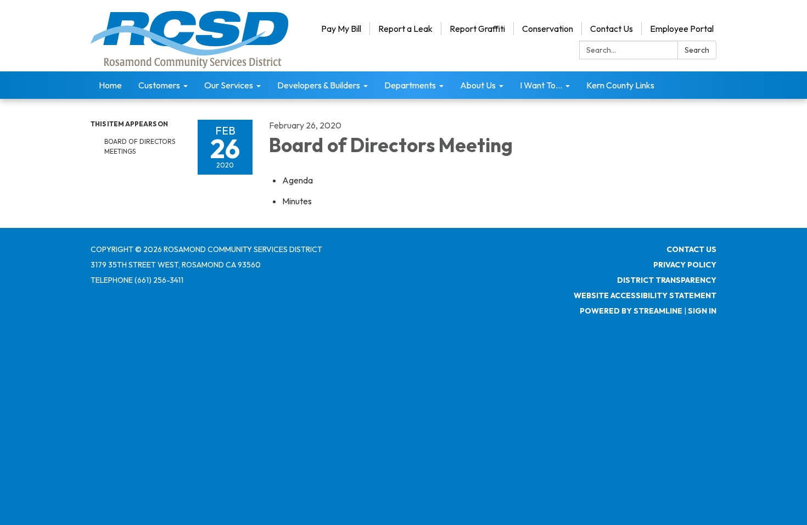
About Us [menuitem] (478, 85)
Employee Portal (682, 28)
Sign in (702, 311)
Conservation (547, 28)
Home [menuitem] (110, 85)
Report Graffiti (477, 28)
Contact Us (611, 28)
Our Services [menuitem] (228, 85)
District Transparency (666, 280)
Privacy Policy (684, 265)
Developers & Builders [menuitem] (318, 85)
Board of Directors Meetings (139, 146)
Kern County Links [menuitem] (620, 85)
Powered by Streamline (631, 311)
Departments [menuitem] (410, 85)
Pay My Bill (341, 28)
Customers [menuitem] (159, 85)
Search (697, 50)
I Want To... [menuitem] (541, 85)
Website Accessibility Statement (645, 295)
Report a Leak (405, 28)
